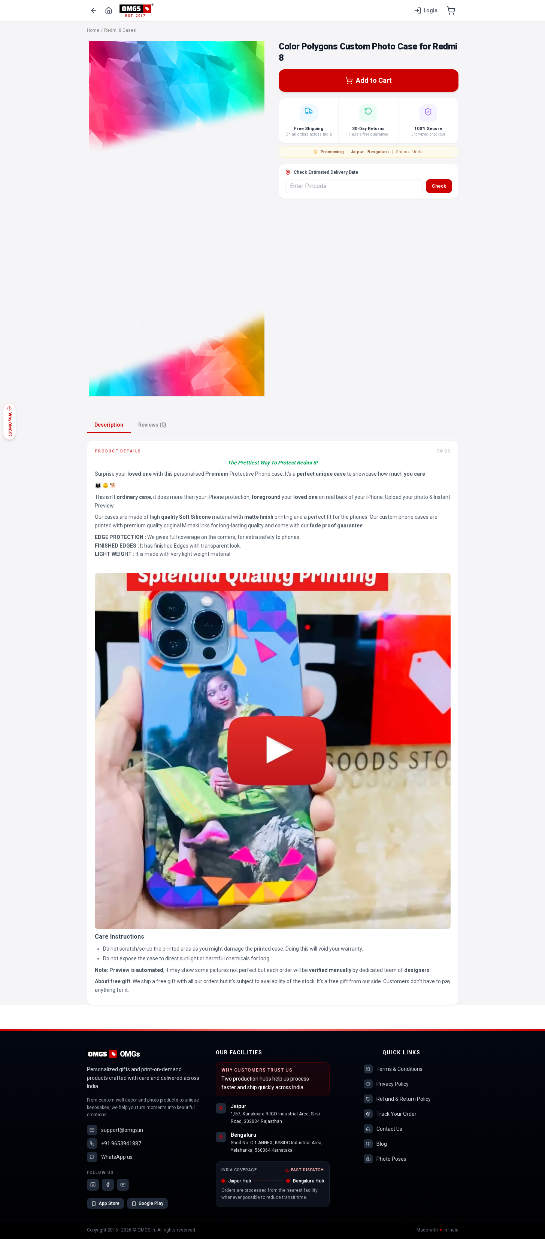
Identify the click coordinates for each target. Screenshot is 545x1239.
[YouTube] (123, 1185)
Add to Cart (374, 80)
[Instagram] (93, 1185)
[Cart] (450, 10)
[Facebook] (108, 1185)
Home (93, 30)
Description (108, 425)
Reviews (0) (152, 425)
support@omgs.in (122, 1130)
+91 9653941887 (121, 1143)
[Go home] (108, 10)
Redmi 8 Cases (120, 30)
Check (439, 186)
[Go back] (93, 10)
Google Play (151, 1203)
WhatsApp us (117, 1157)
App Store (109, 1203)
